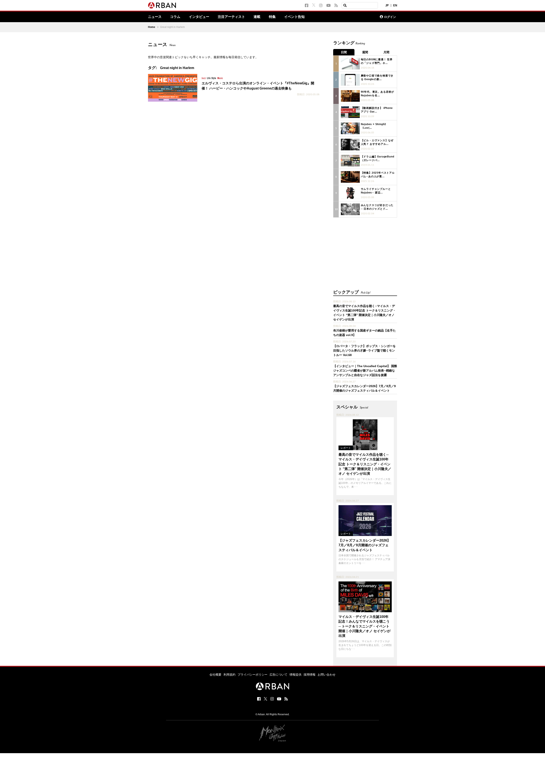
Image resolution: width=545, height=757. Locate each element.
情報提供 (295, 674)
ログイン (390, 17)
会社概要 (215, 674)
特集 (272, 17)
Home (151, 27)
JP (387, 5)
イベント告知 (294, 17)
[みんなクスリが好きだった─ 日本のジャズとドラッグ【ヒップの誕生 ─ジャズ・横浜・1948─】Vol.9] (350, 209)
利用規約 (229, 674)
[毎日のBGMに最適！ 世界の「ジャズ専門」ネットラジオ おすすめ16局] (350, 63)
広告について (278, 674)
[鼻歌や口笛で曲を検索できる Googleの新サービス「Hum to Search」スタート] (350, 80)
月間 (386, 52)
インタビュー (199, 17)
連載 (257, 17)
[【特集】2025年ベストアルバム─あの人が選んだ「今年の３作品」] (350, 177)
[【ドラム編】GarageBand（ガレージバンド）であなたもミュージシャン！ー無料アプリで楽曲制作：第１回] (350, 161)
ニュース (155, 17)
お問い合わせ (327, 674)
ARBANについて (358, 17)
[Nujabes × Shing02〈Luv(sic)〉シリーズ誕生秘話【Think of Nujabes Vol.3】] (350, 128)
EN (395, 5)
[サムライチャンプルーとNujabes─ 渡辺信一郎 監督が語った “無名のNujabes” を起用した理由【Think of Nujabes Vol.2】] (350, 193)
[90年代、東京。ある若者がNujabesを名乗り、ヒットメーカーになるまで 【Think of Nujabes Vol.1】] (350, 96)
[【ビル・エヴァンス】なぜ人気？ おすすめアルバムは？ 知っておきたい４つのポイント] (350, 144)
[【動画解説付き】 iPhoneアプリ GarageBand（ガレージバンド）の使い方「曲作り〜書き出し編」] (350, 112)
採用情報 (310, 674)
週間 (365, 52)
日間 (344, 52)
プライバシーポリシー (252, 674)
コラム (175, 17)
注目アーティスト (231, 17)
